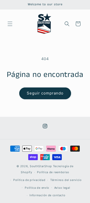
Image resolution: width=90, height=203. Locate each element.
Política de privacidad (29, 180)
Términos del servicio (66, 180)
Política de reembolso (53, 172)
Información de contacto (47, 195)
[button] (10, 23)
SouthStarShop (41, 166)
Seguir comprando (45, 93)
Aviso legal (62, 187)
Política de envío (37, 187)
